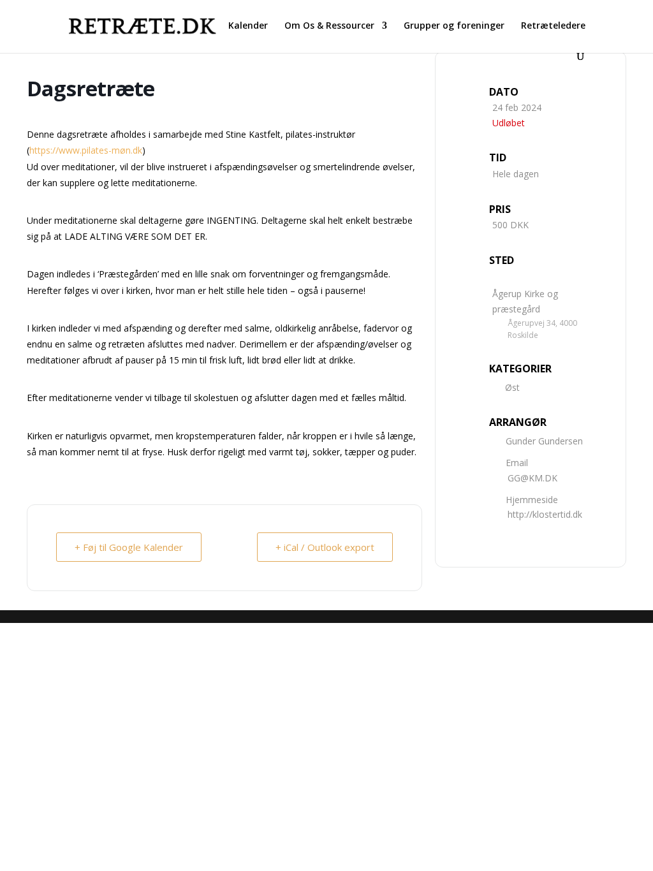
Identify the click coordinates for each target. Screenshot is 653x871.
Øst (512, 387)
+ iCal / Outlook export (324, 547)
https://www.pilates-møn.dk (85, 150)
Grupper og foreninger (454, 26)
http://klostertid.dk (545, 514)
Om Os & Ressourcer (329, 26)
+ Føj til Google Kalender (129, 547)
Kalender (248, 26)
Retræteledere (553, 26)
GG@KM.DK (532, 478)
